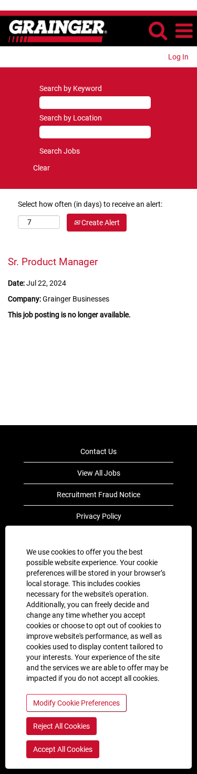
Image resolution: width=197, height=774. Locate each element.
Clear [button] (41, 168)
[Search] (157, 30)
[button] (184, 31)
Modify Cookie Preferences (76, 703)
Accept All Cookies (62, 749)
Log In (178, 57)
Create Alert (100, 222)
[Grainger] (54, 30)
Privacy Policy (98, 516)
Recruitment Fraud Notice (98, 494)
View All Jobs (98, 473)
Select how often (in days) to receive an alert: (90, 204)
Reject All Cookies (61, 726)
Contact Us (98, 451)
